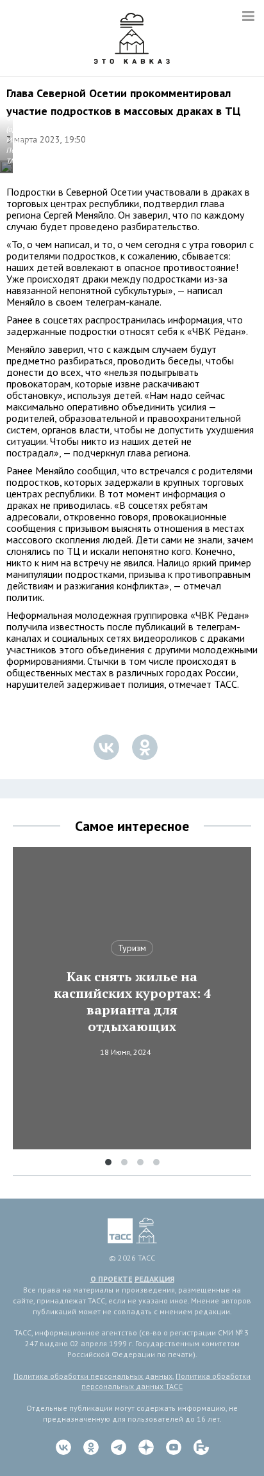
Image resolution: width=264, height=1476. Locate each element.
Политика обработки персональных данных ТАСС (166, 1381)
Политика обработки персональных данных (92, 1376)
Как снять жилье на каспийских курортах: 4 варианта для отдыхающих (132, 1001)
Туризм (132, 948)
